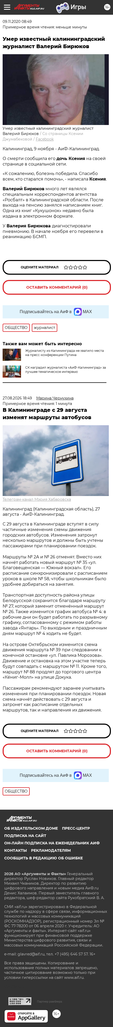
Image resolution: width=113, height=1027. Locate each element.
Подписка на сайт (25, 835)
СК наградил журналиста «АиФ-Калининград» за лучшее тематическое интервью (65, 369)
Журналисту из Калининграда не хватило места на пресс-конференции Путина (64, 353)
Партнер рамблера (49, 1001)
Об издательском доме (31, 828)
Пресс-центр (76, 828)
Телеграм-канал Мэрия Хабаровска (37, 499)
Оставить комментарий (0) (57, 287)
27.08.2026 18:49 (17, 398)
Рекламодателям (51, 850)
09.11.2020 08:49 (17, 21)
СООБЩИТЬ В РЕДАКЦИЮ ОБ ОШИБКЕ (43, 858)
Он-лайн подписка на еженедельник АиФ (52, 843)
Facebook (45, 139)
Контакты (15, 850)
